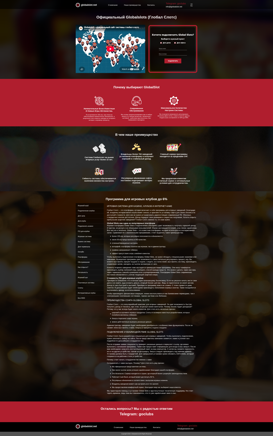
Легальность (83, 272)
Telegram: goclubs (176, 3)
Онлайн (81, 252)
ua (191, 4)
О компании (113, 5)
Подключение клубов (86, 211)
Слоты (80, 288)
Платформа (82, 257)
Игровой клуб (83, 206)
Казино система (84, 241)
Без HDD (81, 298)
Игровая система (84, 236)
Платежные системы (86, 283)
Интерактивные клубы (87, 293)
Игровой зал (83, 277)
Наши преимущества (132, 5)
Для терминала (84, 247)
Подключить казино (85, 226)
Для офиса (181, 43)
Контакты (151, 5)
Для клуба (82, 221)
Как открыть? (83, 267)
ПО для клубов (84, 231)
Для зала (81, 216)
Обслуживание (84, 262)
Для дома (167, 43)
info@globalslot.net (174, 7)
